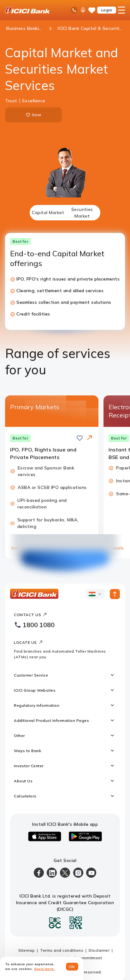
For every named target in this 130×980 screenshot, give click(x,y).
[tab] (48, 213)
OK (72, 966)
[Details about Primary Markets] (89, 438)
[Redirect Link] (89, 437)
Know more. (44, 969)
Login (106, 10)
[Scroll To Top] (115, 594)
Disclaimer (99, 950)
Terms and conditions (61, 950)
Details (18, 548)
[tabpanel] (65, 395)
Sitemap (26, 950)
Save (36, 114)
